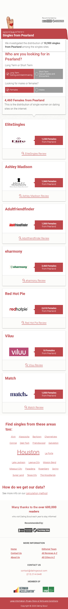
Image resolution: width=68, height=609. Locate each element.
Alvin (13, 436)
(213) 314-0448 (34, 574)
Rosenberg (43, 468)
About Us (15, 557)
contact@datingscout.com (34, 570)
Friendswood (39, 443)
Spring (55, 468)
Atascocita (24, 436)
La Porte (49, 453)
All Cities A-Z (48, 557)
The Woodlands (48, 475)
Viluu (9, 336)
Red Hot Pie (15, 293)
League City (34, 462)
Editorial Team (49, 549)
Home (5, 32)
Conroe (13, 443)
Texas (12, 32)
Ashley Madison (18, 167)
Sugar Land (18, 475)
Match (10, 378)
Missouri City (15, 468)
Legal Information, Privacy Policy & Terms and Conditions (34, 601)
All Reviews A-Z (49, 553)
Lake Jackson (18, 462)
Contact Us (16, 553)
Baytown (37, 436)
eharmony (13, 251)
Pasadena (30, 468)
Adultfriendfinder (19, 209)
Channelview (51, 436)
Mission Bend (49, 462)
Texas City (32, 475)
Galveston (54, 443)
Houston (28, 452)
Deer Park (24, 443)
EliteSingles (15, 124)
